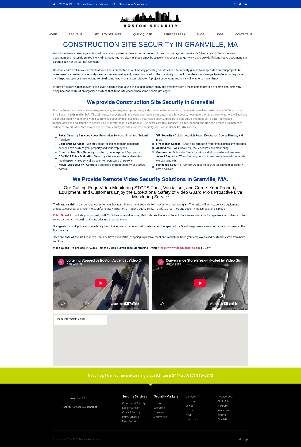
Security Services (107, 34)
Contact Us (243, 34)
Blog (200, 34)
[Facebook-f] (234, 4)
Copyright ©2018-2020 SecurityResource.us (77, 439)
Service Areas (174, 34)
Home (53, 34)
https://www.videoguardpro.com (179, 248)
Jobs (219, 34)
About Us (75, 34)
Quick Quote (142, 34)
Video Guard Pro (63, 215)
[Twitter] (239, 4)
